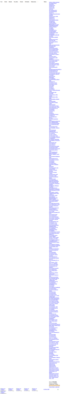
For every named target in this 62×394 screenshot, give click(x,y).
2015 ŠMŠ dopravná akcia (54, 203)
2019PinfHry (51, 29)
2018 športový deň (52, 92)
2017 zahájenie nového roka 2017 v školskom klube (54, 122)
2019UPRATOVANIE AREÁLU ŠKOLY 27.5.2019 (53, 26)
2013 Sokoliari (52, 305)
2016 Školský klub (52, 142)
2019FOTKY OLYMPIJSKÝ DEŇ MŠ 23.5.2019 (54, 35)
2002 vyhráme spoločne (53, 377)
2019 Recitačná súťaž (53, 71)
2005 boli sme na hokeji (53, 367)
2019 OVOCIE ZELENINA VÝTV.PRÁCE (52, 77)
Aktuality (10, 1)
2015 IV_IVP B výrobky (54, 237)
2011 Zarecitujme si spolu (54, 341)
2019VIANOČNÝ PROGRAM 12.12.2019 (54, 24)
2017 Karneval (52, 133)
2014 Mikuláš (51, 284)
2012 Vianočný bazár (53, 319)
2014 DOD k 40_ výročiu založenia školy (54, 296)
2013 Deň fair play (52, 313)
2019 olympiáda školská (53, 49)
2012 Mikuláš (51, 331)
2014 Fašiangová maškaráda (54, 287)
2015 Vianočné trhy (53, 215)
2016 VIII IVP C (52, 143)
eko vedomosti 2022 (53, 10)
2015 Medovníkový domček (54, 231)
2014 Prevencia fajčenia (53, 277)
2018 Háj (51, 111)
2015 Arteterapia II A (53, 256)
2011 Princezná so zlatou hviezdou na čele (54, 348)
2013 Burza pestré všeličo (54, 316)
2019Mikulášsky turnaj (53, 32)
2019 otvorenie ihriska (53, 48)
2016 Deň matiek (52, 178)
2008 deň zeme (52, 364)
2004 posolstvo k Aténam (54, 370)
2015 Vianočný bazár (53, 214)
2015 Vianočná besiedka (53, 216)
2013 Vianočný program (53, 301)
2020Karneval (52, 18)
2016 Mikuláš (51, 162)
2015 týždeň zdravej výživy (54, 204)
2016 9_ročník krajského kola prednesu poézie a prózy (54, 201)
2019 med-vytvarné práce (54, 51)
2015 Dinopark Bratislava (54, 248)
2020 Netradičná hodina (53, 19)
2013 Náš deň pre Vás (53, 308)
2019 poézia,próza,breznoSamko (54, 44)
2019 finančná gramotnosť (54, 59)
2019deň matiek (52, 22)
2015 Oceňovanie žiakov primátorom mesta (54, 226)
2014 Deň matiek (52, 293)
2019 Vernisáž (52, 65)
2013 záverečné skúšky (53, 299)
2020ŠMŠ (51, 15)
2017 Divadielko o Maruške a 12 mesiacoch (54, 138)
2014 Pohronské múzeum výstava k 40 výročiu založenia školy (54, 279)
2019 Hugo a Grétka (53, 82)
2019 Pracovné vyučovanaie (54, 72)
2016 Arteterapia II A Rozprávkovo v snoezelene (54, 188)
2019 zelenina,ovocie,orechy (53, 39)
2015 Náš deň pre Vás (53, 227)
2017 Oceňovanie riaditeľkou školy (52, 131)
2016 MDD (51, 166)
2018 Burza (51, 113)
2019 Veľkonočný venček (54, 64)
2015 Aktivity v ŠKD (53, 262)
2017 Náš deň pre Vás (53, 132)
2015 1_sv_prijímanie (53, 263)
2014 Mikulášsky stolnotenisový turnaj (53, 283)
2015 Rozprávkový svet (53, 221)
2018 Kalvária (52, 110)
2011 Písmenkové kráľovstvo (52, 346)
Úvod (1, 1)
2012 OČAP (51, 326)
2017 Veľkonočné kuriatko (54, 123)
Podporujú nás (33, 1)
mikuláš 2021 (51, 6)
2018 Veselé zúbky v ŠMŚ (54, 107)
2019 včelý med (52, 40)
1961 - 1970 (51, 378)
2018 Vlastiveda (52, 104)
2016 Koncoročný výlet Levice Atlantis (53, 168)
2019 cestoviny (52, 62)
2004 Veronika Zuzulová (54, 373)
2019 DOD (51, 86)
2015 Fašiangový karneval (54, 244)
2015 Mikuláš (51, 230)
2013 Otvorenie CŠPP (53, 306)
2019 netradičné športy (53, 50)
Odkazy (45, 1)
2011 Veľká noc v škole (53, 342)
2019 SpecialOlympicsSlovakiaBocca (55, 69)
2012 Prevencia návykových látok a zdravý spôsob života (54, 325)
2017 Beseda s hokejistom (54, 139)
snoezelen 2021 (52, 5)
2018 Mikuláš (51, 109)
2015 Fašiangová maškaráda (54, 245)
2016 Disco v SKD (52, 175)
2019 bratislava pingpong (54, 63)
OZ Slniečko (27, 1)
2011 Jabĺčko (51, 354)
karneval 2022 (52, 7)
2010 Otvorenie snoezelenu (54, 361)
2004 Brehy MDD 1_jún (54, 376)
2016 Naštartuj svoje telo (54, 159)
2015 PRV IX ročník (53, 223)
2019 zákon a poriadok (53, 37)
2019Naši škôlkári (52, 31)
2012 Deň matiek (52, 335)
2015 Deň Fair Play (53, 253)
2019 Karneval (52, 81)
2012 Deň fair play (52, 336)
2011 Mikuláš (51, 350)
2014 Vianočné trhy (53, 269)
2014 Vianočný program (53, 268)
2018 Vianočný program (53, 105)
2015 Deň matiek (52, 252)
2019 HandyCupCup (53, 84)
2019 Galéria (51, 85)
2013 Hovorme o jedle (53, 310)
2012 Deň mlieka (52, 334)
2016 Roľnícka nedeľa (53, 147)
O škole (5, 1)
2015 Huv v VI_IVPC (53, 238)
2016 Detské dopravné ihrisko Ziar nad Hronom (54, 181)
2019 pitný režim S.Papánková (52, 47)
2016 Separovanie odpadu (54, 146)
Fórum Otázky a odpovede (54, 386)
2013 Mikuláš (51, 309)
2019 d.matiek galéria (53, 61)
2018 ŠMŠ (51, 93)
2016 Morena (51, 160)
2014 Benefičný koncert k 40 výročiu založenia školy (54, 298)
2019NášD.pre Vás (52, 30)
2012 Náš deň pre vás (53, 327)
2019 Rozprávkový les (53, 70)
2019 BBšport (51, 88)
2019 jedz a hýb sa (52, 56)
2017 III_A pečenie (52, 134)
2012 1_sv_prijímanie (53, 338)
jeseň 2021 (51, 9)
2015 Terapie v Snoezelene (54, 218)
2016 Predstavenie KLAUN (54, 148)
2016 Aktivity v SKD (53, 195)
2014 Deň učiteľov (52, 288)
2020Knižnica (51, 17)
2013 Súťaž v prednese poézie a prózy (53, 304)
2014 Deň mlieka (52, 291)
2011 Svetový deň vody (53, 343)
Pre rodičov (16, 1)
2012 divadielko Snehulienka (52, 318)
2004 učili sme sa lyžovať (54, 369)
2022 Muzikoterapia (53, 11)
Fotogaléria (40, 1)
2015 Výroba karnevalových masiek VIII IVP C (54, 212)
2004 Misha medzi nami (53, 374)
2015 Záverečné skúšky (53, 210)
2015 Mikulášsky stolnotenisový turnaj (53, 229)
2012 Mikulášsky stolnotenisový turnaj (53, 329)
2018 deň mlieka (52, 101)
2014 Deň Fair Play (53, 294)
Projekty (21, 1)
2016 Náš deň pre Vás (53, 158)
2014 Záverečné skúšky (53, 264)
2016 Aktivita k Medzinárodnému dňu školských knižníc (53, 197)
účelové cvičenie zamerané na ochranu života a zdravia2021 (54, 3)
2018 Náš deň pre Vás (53, 108)
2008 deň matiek (52, 365)
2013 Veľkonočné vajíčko (54, 302)
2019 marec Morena (53, 53)
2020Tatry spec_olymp (53, 16)
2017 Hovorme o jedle (53, 135)
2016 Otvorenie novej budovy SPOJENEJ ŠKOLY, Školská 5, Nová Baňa (54, 154)
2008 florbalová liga (53, 362)
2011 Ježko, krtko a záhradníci (53, 352)
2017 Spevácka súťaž (53, 126)
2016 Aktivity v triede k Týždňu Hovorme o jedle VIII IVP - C (54, 193)
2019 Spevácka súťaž (53, 67)
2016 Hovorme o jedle (53, 174)
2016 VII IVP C (52, 145)
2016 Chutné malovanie (53, 182)
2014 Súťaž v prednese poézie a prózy (53, 273)
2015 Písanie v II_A (53, 222)
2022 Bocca (51, 12)
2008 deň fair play (52, 366)
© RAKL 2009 (46, 389)
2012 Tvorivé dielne (53, 323)
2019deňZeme (52, 21)
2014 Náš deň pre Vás (53, 281)
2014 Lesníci (51, 286)
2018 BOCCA (52, 115)
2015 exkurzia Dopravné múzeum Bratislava (54, 208)
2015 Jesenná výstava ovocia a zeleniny (53, 236)
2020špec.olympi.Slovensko (54, 13)
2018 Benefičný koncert (53, 114)
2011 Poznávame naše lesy (54, 349)
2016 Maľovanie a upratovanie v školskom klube (53, 164)
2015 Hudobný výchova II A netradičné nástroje (54, 240)
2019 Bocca (51, 87)
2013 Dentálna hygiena (53, 315)
